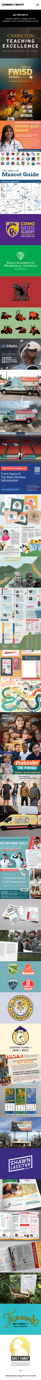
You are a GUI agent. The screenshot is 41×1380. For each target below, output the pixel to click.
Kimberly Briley (13, 5)
